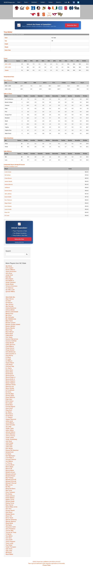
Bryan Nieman (10, 332)
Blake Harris (9, 321)
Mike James (9, 485)
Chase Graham (10, 350)
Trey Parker (9, 545)
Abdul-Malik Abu (10, 297)
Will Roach (9, 552)
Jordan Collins (10, 437)
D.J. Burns (9, 368)
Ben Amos (9, 315)
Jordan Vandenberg (11, 439)
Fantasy (50, 2)
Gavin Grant (9, 408)
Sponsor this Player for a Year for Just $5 (14, 34)
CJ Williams (9, 361)
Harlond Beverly (9, 184)
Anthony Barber (10, 310)
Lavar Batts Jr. (10, 457)
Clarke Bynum (8, 178)
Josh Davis (9, 441)
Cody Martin (9, 364)
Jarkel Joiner (9, 421)
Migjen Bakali (8, 203)
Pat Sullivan (8, 175)
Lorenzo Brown (10, 465)
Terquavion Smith (11, 527)
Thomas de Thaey (11, 532)
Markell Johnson (10, 472)
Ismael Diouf (9, 415)
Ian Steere (9, 412)
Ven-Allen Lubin (10, 290)
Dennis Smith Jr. (10, 379)
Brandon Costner (10, 322)
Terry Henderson (10, 529)
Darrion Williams (10, 269)
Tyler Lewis (9, 550)
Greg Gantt (9, 410)
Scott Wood (9, 512)
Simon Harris (9, 518)
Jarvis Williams (10, 423)
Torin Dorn (9, 538)
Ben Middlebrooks (11, 319)
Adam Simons (10, 299)
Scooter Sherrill (10, 510)
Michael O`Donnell (11, 483)
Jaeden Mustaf (8, 181)
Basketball (34, 2)
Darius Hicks (9, 372)
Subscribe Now (71, 25)
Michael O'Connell (11, 479)
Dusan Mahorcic (10, 397)
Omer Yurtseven (10, 492)
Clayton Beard (10, 363)
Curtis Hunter (8, 172)
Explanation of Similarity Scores (11, 166)
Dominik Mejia (10, 394)
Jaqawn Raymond (11, 419)
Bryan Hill (7, 212)
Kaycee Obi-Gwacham (12, 450)
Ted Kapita (9, 525)
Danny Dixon (9, 370)
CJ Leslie (8, 359)
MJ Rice (8, 487)
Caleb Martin (9, 335)
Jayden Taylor (10, 428)
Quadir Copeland (10, 282)
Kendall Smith (10, 452)
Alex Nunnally (9, 306)
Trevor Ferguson (10, 541)
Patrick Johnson (10, 496)
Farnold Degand (10, 406)
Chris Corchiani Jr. (11, 353)
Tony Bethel (9, 536)
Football (43, 2)
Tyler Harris (9, 549)
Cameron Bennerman (12, 339)
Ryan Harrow (9, 505)
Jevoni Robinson (10, 434)
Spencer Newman (11, 521)
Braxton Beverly (10, 328)
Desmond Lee (10, 386)
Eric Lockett (9, 403)
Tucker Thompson (11, 547)
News (19, 2)
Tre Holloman (9, 288)
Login (66, 2)
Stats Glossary (8, 80)
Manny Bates (9, 467)
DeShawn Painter (11, 384)
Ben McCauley (10, 317)
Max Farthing (9, 477)
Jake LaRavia (8, 193)
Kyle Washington (10, 456)
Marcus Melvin (10, 470)
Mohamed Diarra (10, 488)
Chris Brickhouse (10, 352)
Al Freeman (9, 302)
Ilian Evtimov (9, 414)
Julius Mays (9, 445)
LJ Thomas (9, 463)
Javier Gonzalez (10, 425)
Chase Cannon (10, 348)
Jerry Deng (9, 273)
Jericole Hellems (10, 432)
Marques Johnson (11, 474)
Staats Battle (9, 523)
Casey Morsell (10, 343)
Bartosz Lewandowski (12, 311)
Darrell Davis (9, 374)
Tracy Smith (9, 539)
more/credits (61, 563)
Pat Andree (9, 494)
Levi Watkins (9, 461)
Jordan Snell (9, 275)
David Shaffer (8, 197)
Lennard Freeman (11, 459)
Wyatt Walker (9, 554)
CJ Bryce (8, 357)
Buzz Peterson (8, 200)
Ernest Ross (9, 405)
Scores (26, 2)
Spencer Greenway (11, 519)
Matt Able (8, 277)
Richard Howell (10, 501)
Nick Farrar (9, 490)
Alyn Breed (9, 266)
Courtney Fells (10, 366)
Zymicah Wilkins (10, 291)
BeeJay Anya (9, 313)
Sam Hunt (8, 508)
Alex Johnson (9, 304)
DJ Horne (8, 392)
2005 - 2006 (8, 67)
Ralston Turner (10, 499)
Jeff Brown (7, 187)
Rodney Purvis (10, 503)
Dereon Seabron (10, 381)
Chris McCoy (9, 355)
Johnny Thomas (10, 436)
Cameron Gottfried (11, 341)
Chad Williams (10, 346)
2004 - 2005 (8, 64)
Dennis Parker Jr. (11, 377)
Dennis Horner (10, 375)
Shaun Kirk (9, 516)
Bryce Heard (9, 333)
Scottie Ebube (10, 284)
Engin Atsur (9, 399)
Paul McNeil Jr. (10, 280)
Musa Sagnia (9, 279)
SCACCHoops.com (9, 2)
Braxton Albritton (10, 326)
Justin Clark (9, 446)
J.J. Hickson (9, 417)
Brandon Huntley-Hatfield (13, 324)
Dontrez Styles (10, 395)
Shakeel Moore (10, 514)
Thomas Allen (10, 530)
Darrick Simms (8, 190)
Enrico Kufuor (9, 401)
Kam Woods (9, 448)
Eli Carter (7, 215)
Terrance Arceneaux (11, 286)
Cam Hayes (9, 337)
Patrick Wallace (10, 498)
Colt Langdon (9, 268)
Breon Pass (9, 330)
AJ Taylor (8, 301)
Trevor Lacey (9, 543)
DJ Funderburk (10, 390)
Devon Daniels (10, 388)
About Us (58, 2)
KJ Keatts (8, 454)
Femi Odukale (8, 206)
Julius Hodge (9, 443)
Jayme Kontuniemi (11, 271)
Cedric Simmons (10, 344)
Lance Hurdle (8, 209)
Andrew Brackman (11, 308)
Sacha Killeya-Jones (11, 507)
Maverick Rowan (10, 476)
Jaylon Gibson (10, 430)
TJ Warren (9, 534)
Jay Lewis (8, 426)
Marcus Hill (9, 468)
